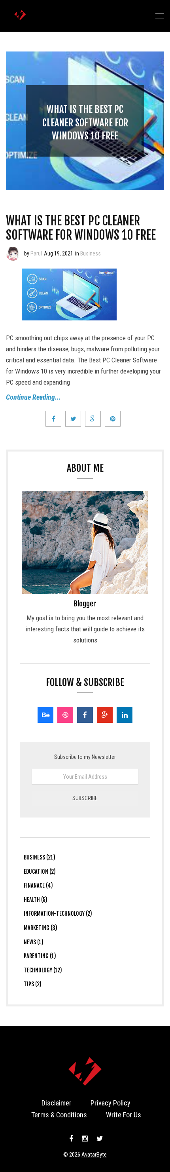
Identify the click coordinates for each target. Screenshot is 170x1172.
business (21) (39, 857)
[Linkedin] (124, 715)
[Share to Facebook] (53, 419)
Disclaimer (57, 1103)
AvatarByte (94, 1154)
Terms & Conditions (59, 1115)
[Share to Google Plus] (93, 419)
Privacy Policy (110, 1103)
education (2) (40, 871)
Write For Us (123, 1115)
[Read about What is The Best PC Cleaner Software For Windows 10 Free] (13, 253)
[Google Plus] (105, 715)
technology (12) (43, 970)
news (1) (33, 942)
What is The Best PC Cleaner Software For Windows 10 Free (85, 122)
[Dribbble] (65, 715)
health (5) (35, 899)
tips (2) (33, 984)
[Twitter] (98, 1138)
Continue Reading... (33, 397)
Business (90, 253)
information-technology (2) (58, 913)
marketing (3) (40, 927)
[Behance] (45, 715)
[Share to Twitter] (73, 419)
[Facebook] (85, 715)
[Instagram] (85, 1138)
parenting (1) (40, 956)
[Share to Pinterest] (113, 419)
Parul (36, 253)
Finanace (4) (38, 885)
